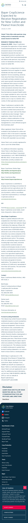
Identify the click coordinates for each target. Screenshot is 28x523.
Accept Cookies (8, 507)
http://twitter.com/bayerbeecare (11, 173)
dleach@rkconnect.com (12, 306)
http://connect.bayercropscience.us (11, 179)
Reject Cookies (8, 517)
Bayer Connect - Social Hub (15, 207)
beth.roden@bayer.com (12, 295)
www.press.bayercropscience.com (11, 271)
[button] (3, 407)
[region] (14, 504)
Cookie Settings (8, 512)
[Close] (24, 487)
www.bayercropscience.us (9, 312)
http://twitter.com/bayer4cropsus (11, 170)
